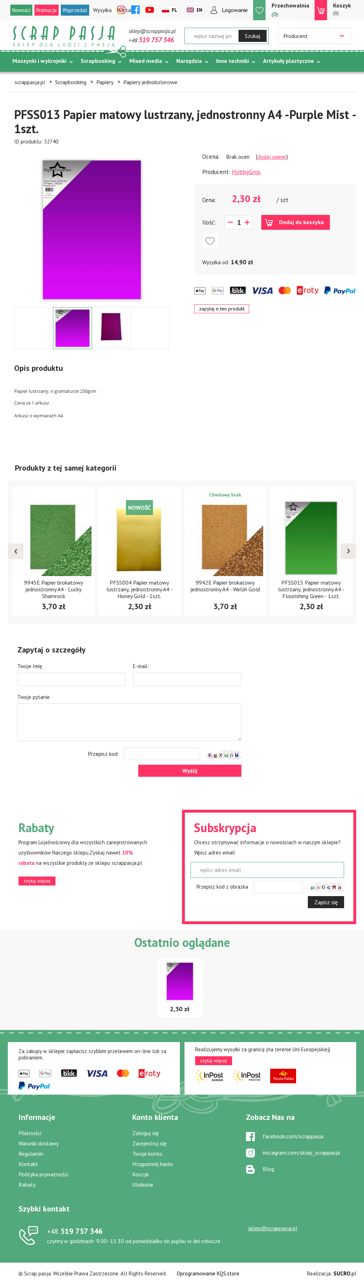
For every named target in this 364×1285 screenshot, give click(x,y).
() (290, 10)
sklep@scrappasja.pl (152, 30)
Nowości (21, 10)
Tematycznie (29, 78)
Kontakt (28, 1163)
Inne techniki (232, 60)
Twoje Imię (29, 666)
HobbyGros (246, 172)
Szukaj (252, 35)
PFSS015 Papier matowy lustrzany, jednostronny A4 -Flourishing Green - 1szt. (311, 589)
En (199, 10)
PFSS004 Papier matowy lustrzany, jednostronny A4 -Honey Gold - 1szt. (139, 589)
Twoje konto (147, 1153)
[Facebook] (135, 10)
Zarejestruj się (149, 1143)
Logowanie (235, 9)
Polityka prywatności (43, 1174)
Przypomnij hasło (152, 1163)
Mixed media (145, 60)
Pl (174, 10)
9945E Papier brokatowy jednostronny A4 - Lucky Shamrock (53, 589)
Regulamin (30, 1153)
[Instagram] (121, 10)
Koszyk (140, 1174)
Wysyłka (102, 10)
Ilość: (209, 222)
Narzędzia (189, 60)
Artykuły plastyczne (288, 60)
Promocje (46, 10)
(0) (342, 9)
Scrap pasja (64, 36)
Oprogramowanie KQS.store (208, 1273)
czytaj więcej (37, 881)
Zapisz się (326, 902)
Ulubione (142, 1184)
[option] (92, 226)
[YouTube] (149, 10)
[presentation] (15, 551)
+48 (151, 40)
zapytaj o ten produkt (222, 308)
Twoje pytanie (33, 697)
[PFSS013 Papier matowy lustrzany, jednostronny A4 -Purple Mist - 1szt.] (91, 230)
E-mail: (141, 666)
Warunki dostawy (38, 1143)
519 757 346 (75, 1231)
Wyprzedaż (75, 10)
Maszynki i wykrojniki (39, 60)
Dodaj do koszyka (301, 222)
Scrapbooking (98, 60)
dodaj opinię (272, 156)
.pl (344, 1273)
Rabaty (27, 1184)
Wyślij (189, 770)
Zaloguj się (145, 1133)
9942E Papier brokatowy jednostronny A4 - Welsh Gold (225, 586)
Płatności (29, 1133)
